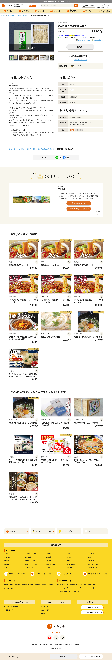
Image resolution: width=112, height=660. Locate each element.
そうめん (26, 15)
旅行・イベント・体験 (31, 564)
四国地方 (50, 584)
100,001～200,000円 (75, 588)
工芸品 (48, 567)
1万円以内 (60, 584)
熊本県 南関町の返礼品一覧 (46, 149)
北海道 (11, 584)
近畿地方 (37, 584)
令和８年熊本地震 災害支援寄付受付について (56, 1)
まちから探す (13, 149)
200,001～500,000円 (89, 588)
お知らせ (43, 613)
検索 (76, 5)
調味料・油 (91, 560)
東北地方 (17, 584)
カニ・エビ (7, 557)
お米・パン (49, 553)
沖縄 (12, 588)
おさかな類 (28, 557)
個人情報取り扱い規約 (46, 644)
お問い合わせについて (80, 60)
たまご (69, 557)
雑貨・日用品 (71, 564)
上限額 (98, 7)
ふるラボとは (44, 606)
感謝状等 (69, 567)
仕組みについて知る (84, 40)
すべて (6, 553)
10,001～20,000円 (69, 584)
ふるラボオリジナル (30, 553)
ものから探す (12, 15)
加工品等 (48, 560)
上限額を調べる (98, 40)
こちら (86, 37)
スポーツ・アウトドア (94, 564)
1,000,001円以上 (76, 591)
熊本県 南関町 (63, 22)
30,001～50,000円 (93, 584)
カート (108, 7)
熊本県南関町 (31, 149)
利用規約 (34, 644)
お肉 (68, 553)
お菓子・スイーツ (30, 560)
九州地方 (21, 149)
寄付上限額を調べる (9, 610)
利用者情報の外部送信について (63, 644)
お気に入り (103, 7)
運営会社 (77, 644)
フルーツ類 (91, 553)
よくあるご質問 (45, 610)
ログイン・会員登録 (89, 5)
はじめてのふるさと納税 (11, 606)
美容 (5, 567)
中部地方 (30, 584)
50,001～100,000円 (62, 588)
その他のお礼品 (92, 567)
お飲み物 (6, 560)
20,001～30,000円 (81, 584)
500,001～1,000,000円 (63, 591)
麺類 (19, 15)
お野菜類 (48, 557)
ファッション (29, 567)
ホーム (3, 15)
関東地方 (24, 584)
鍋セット (6, 564)
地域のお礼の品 (50, 564)
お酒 (89, 557)
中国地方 (44, 584)
